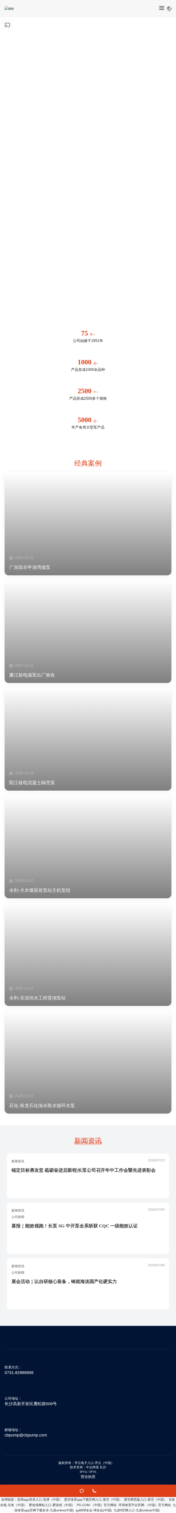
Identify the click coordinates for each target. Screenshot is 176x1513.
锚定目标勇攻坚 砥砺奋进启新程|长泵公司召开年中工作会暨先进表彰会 (83, 1170)
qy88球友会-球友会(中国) (94, 1510)
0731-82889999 (19, 1372)
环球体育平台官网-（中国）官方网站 (144, 1505)
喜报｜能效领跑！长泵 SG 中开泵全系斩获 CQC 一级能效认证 (74, 1225)
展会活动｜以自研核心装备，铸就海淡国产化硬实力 (64, 1281)
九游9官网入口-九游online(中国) (137, 1510)
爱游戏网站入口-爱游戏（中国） (52, 1505)
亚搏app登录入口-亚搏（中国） (39, 1499)
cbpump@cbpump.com (26, 1435)
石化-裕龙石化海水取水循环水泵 (42, 1105)
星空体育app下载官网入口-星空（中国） (93, 1499)
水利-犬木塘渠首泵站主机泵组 (39, 890)
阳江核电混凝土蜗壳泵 (32, 782)
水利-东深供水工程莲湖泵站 (37, 997)
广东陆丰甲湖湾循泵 (29, 567)
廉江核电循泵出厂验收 (32, 674)
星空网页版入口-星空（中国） (145, 1499)
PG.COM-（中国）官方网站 (97, 1505)
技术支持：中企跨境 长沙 (88, 1467)
